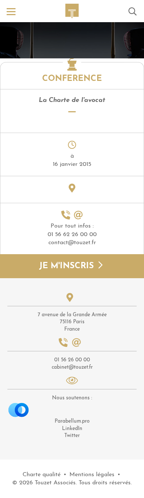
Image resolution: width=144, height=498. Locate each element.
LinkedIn (72, 429)
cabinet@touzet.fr (72, 367)
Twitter (72, 436)
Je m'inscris (67, 266)
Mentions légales (91, 475)
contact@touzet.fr (72, 243)
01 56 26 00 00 (72, 360)
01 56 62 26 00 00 (72, 235)
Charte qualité (42, 475)
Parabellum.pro (72, 421)
